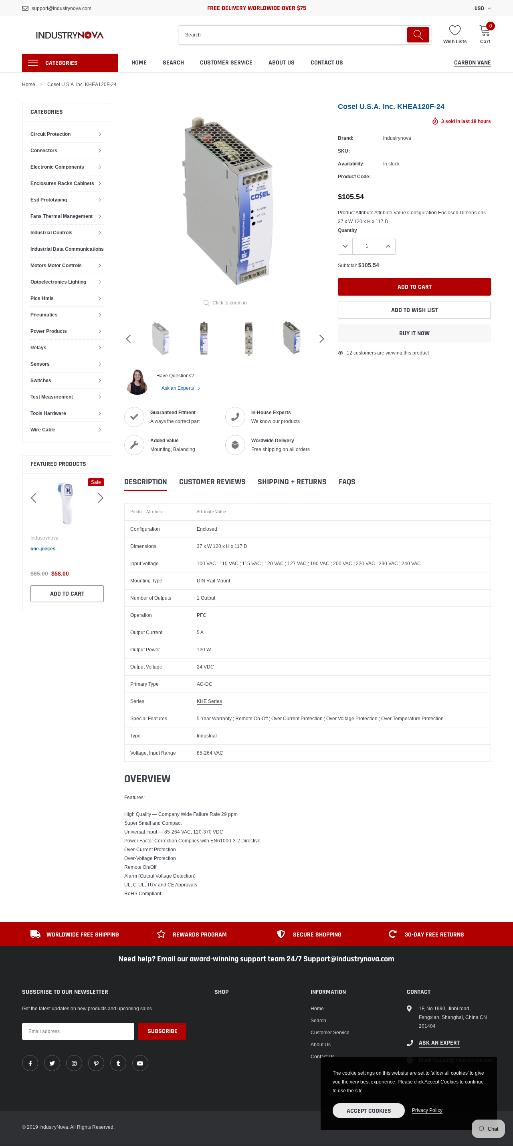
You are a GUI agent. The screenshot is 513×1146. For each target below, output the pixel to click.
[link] (30, 1063)
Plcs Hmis (42, 298)
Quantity (347, 230)
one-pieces (43, 549)
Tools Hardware (48, 413)
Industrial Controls (51, 233)
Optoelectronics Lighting (58, 282)
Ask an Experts (178, 388)
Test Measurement (51, 397)
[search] (418, 34)
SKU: (344, 151)
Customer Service (226, 62)
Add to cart (67, 594)
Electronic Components (57, 167)
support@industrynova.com (61, 8)
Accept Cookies (369, 1111)
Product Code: (354, 176)
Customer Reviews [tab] (212, 482)
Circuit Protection (50, 134)
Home (139, 62)
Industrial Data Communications (67, 249)
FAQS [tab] (347, 482)
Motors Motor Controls (56, 265)
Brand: (345, 138)
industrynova (44, 538)
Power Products (48, 331)
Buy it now (414, 333)
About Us (282, 62)
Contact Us (327, 62)
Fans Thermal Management (61, 216)
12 (349, 353)
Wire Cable (42, 430)
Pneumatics (44, 315)
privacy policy (427, 1110)
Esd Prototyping (48, 200)
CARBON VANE (472, 62)
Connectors (43, 150)
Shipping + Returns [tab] (292, 482)
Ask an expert (439, 1043)
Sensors (40, 364)
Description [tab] (145, 482)
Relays (38, 347)
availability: (351, 164)
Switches (40, 380)
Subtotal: (347, 265)
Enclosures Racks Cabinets (62, 183)
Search (173, 62)
